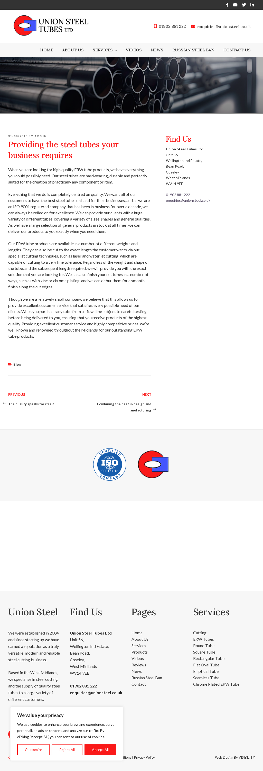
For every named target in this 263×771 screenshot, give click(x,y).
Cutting (199, 632)
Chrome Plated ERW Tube (216, 684)
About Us (73, 49)
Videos (134, 49)
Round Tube (203, 645)
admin (40, 136)
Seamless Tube (206, 677)
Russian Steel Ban (193, 49)
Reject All (67, 749)
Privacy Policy (144, 757)
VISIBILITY (247, 757)
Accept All (100, 749)
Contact (139, 684)
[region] (66, 734)
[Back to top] (252, 760)
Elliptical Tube (206, 671)
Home (46, 49)
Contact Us (237, 49)
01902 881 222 (172, 26)
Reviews (139, 664)
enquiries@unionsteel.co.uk (224, 26)
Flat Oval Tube (206, 664)
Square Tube (204, 651)
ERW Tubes (203, 639)
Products (140, 651)
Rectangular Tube (208, 658)
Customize (33, 749)
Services (103, 49)
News (157, 49)
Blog (17, 364)
